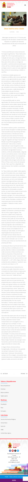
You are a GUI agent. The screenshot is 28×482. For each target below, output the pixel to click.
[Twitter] (18, 451)
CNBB (2, 430)
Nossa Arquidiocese (5, 385)
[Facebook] (10, 451)
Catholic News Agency (6, 433)
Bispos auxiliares (5, 392)
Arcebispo (3, 389)
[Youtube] (13, 451)
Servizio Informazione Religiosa (8, 419)
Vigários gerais (4, 396)
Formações (3, 411)
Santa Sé (3, 426)
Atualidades (4, 404)
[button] (25, 5)
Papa (2, 407)
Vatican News (4, 423)
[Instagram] (15, 451)
